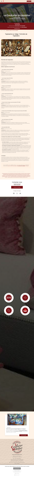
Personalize (17, 473)
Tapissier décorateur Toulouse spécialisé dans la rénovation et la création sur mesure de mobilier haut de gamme (16, 173)
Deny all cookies (17, 470)
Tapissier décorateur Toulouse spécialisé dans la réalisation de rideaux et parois (17, 177)
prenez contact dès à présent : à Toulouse (18, 165)
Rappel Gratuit (29, 1)
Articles (4, 30)
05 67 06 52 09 (17, 24)
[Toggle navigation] (33, 1)
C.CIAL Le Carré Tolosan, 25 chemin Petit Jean (17, 27)
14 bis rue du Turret (17, 25)
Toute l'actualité (23, 435)
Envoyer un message (17, 187)
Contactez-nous (17, 28)
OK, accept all (17, 468)
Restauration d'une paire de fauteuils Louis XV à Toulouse (15, 429)
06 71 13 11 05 (17, 23)
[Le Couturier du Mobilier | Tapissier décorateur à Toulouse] (2, 1)
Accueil (1, 30)
